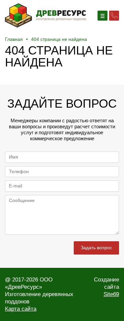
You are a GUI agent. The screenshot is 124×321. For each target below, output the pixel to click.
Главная (14, 39)
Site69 (111, 294)
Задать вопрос (96, 247)
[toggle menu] (102, 16)
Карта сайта (20, 309)
